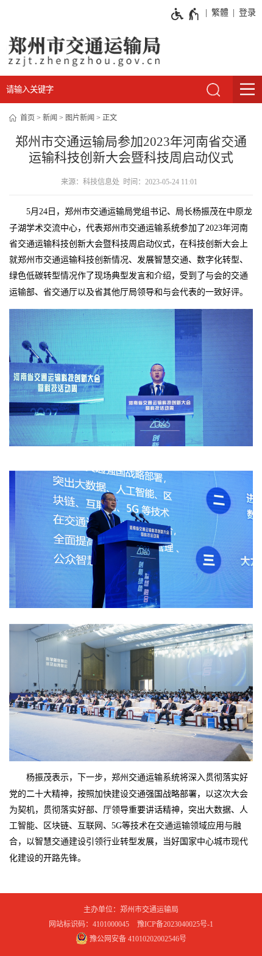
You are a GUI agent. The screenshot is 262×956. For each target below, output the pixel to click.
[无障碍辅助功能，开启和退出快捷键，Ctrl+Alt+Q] (185, 14)
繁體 (219, 12)
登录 (247, 12)
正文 (109, 118)
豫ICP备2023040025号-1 (175, 924)
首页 (27, 118)
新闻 (50, 118)
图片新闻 (79, 118)
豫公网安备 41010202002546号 (137, 939)
